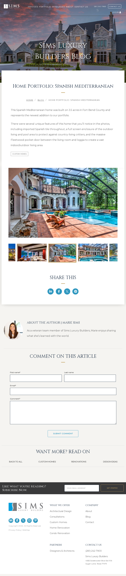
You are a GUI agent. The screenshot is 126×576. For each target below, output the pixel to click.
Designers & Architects (62, 551)
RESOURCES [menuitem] (58, 7)
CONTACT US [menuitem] (81, 7)
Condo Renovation (60, 533)
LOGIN (115, 12)
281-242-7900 (100, 7)
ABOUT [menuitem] (69, 7)
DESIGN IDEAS (110, 461)
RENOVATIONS (78, 461)
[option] (63, 202)
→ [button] (114, 202)
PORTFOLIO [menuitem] (45, 7)
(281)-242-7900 (93, 551)
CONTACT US (114, 7)
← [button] (12, 202)
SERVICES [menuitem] (33, 7)
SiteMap (26, 530)
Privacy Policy (15, 530)
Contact (89, 522)
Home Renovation (60, 527)
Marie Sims (71, 323)
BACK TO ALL (15, 461)
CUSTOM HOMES (47, 461)
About (88, 511)
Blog (88, 516)
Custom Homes (19, 154)
